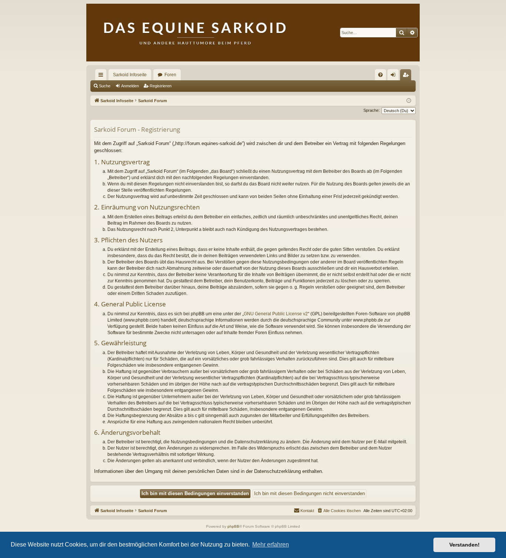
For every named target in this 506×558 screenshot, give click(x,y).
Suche (104, 86)
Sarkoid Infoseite (130, 74)
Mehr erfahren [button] (270, 544)
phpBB (233, 526)
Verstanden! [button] (464, 545)
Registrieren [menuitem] (407, 76)
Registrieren (161, 86)
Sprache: (371, 110)
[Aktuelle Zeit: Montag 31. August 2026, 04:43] (408, 101)
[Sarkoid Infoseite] (253, 32)
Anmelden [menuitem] (394, 76)
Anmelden (130, 86)
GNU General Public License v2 (276, 313)
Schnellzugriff (102, 76)
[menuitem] (380, 74)
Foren (170, 74)
